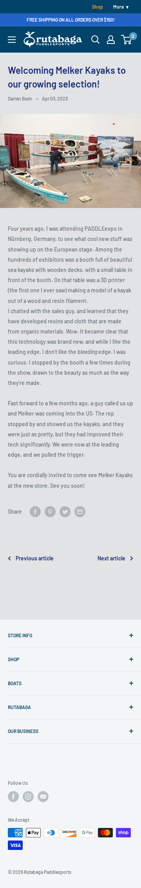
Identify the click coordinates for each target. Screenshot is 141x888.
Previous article (35, 558)
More (118, 6)
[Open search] (95, 39)
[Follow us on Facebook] (13, 796)
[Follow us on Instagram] (28, 796)
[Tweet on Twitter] (65, 511)
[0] (127, 39)
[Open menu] (12, 39)
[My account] (111, 39)
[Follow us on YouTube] (43, 796)
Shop (97, 6)
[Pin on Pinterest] (50, 511)
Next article (111, 558)
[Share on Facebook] (35, 511)
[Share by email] (79, 511)
